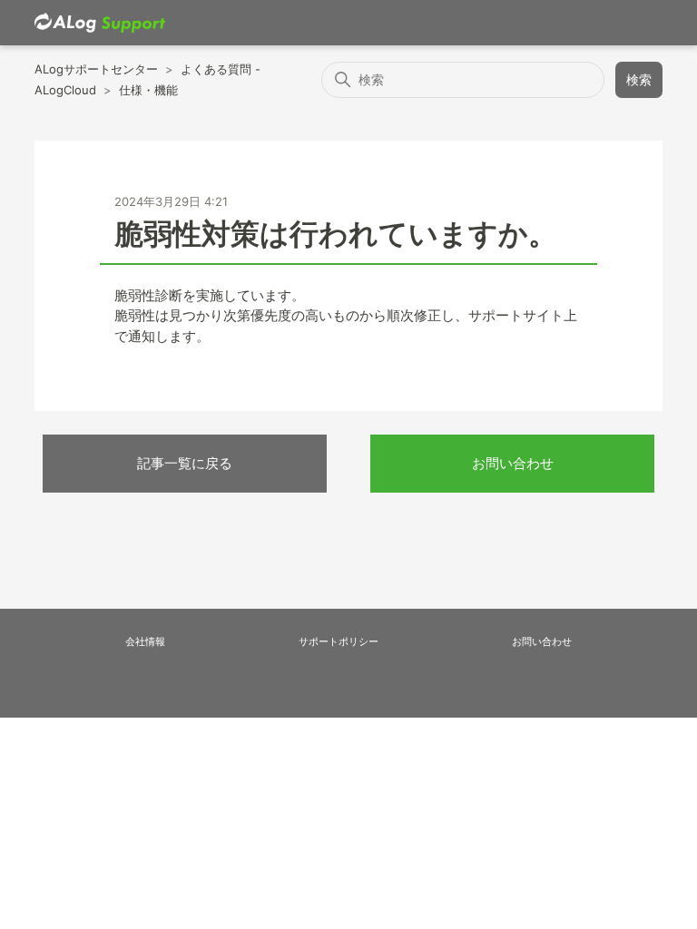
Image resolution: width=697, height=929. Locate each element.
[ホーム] (99, 23)
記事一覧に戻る (184, 463)
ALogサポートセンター (96, 69)
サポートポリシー (338, 641)
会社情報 (145, 641)
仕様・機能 (148, 90)
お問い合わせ (513, 463)
